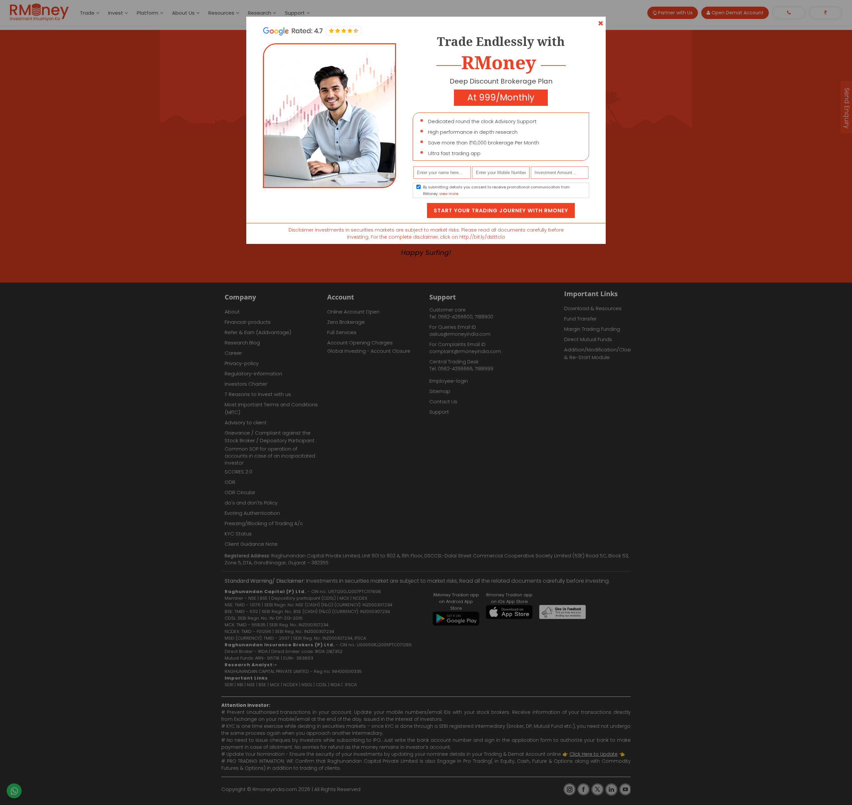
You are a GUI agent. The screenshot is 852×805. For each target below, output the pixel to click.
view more (448, 193)
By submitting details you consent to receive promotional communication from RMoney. (496, 190)
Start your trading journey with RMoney (501, 210)
